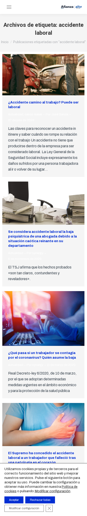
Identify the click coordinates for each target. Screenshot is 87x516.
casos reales (33, 114)
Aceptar (14, 500)
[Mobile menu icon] (9, 7)
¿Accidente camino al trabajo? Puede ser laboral (43, 104)
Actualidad (15, 114)
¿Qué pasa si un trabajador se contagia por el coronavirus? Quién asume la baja (42, 355)
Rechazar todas (40, 500)
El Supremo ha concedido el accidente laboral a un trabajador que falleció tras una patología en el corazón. (42, 457)
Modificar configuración (52, 491)
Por (57, 114)
